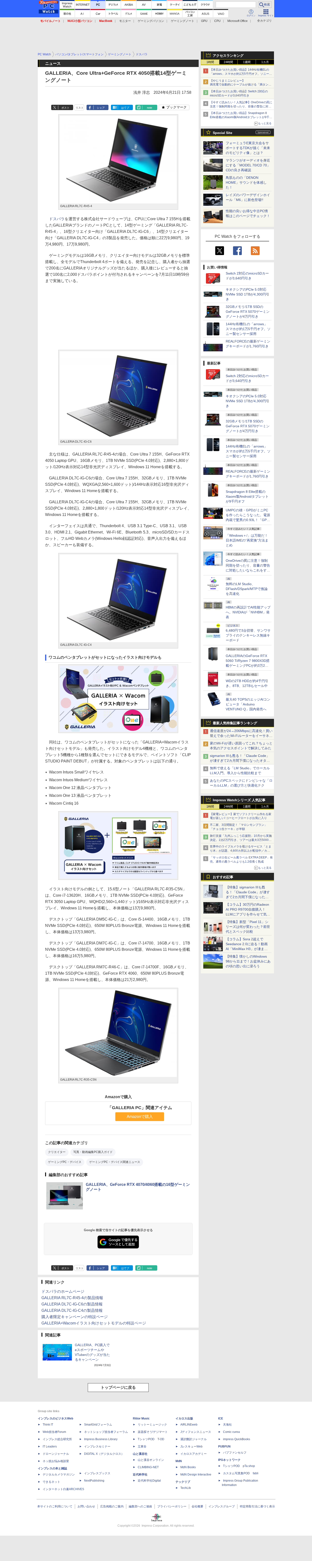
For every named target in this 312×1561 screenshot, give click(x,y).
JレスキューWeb (191, 1446)
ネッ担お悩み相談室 (56, 1461)
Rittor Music (141, 1418)
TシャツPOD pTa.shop (239, 1466)
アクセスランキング (228, 55)
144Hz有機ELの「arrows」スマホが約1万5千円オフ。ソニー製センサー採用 (248, 329)
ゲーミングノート (182, 21)
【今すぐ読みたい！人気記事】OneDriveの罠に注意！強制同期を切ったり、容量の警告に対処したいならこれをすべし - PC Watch (241, 106)
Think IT (48, 1424)
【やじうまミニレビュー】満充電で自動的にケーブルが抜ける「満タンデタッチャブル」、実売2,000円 (240, 85)
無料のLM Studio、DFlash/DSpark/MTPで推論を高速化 (247, 589)
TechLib (185, 1488)
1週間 (247, 62)
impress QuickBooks (236, 1439)
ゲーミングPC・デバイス (64, 1162)
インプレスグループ (221, 1506)
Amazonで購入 (140, 1116)
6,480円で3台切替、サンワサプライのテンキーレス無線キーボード (248, 635)
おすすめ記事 (223, 877)
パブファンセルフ (234, 1452)
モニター (125, 21)
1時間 (210, 62)
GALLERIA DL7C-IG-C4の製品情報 (72, 1310)
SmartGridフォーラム (98, 1424)
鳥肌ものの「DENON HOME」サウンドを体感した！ (246, 182)
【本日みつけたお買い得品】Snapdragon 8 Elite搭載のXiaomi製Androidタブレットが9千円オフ (241, 117)
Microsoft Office (237, 21)
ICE (220, 1418)
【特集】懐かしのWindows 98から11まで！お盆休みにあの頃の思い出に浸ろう (248, 961)
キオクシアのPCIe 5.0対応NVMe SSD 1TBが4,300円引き (247, 294)
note (149, 107)
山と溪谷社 (140, 1454)
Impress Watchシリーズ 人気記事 (239, 800)
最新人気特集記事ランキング (235, 723)
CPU (217, 21)
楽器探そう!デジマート (153, 1432)
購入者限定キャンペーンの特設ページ (74, 1317)
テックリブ (183, 1482)
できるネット (51, 1482)
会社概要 (197, 1506)
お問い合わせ (86, 1506)
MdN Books (188, 1467)
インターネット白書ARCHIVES (63, 1489)
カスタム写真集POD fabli (240, 1473)
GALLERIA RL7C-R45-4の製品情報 (72, 1298)
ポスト (65, 107)
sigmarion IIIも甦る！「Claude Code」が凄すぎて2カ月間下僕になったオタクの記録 (240, 760)
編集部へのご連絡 (140, 1506)
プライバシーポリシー (171, 1506)
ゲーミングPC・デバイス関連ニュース (114, 1162)
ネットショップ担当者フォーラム (106, 1432)
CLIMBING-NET (148, 1467)
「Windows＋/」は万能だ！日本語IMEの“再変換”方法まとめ (247, 540)
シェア (101, 107)
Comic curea (231, 1432)
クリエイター (57, 1152)
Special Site (222, 133)
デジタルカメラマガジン (59, 1474)
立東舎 (142, 1446)
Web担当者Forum (54, 1432)
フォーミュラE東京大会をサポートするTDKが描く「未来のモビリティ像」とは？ (248, 148)
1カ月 (265, 62)
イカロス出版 (184, 1418)
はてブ (125, 107)
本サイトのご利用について (54, 1506)
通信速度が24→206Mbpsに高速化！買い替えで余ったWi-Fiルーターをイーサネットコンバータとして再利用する (241, 735)
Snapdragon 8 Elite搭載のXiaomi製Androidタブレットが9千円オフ (247, 496)
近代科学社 (140, 1474)
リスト (80, 107)
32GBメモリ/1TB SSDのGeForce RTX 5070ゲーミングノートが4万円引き (248, 311)
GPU (204, 21)
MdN (179, 1461)
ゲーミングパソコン (151, 21)
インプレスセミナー (97, 1446)
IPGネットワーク (229, 1460)
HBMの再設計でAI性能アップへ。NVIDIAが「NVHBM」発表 (248, 612)
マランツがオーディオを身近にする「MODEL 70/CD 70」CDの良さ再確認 (248, 165)
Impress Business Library (100, 1439)
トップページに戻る (118, 1387)
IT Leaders (50, 1446)
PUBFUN (224, 1446)
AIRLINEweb (188, 1424)
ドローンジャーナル (56, 1454)
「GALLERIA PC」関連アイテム (139, 1107)
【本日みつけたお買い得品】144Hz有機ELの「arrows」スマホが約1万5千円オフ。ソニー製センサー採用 (241, 74)
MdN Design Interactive (195, 1474)
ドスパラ (57, 219)
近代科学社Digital (149, 1480)
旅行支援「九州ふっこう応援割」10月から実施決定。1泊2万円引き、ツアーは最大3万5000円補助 (241, 840)
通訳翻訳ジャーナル (193, 1439)
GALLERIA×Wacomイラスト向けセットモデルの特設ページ (93, 1323)
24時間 (228, 62)
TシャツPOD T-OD (151, 1439)
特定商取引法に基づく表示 (257, 1506)
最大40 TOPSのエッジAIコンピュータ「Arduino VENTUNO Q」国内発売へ (248, 704)
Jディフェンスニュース (195, 1432)
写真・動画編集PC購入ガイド (93, 1152)
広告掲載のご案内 (112, 1506)
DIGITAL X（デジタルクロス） (104, 1454)
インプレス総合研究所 (57, 1439)
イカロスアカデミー (193, 1454)
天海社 (227, 1424)
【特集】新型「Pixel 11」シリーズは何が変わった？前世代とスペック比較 (248, 926)
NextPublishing (94, 1480)
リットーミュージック (152, 1424)
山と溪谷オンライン (151, 1460)
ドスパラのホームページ (62, 1291)
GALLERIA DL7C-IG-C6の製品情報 (72, 1304)
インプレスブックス (97, 1473)
